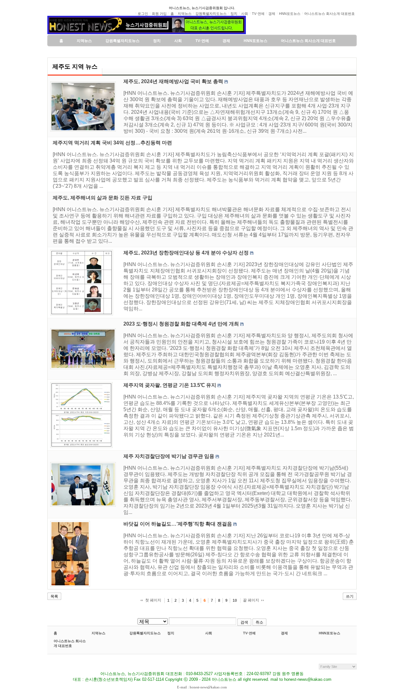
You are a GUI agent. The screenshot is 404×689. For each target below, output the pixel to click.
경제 (284, 633)
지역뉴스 (98, 633)
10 (235, 600)
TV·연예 (249, 633)
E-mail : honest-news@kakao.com (202, 687)
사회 (208, 633)
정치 (170, 633)
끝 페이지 (251, 600)
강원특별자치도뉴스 (145, 633)
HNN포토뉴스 (329, 633)
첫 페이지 (153, 600)
